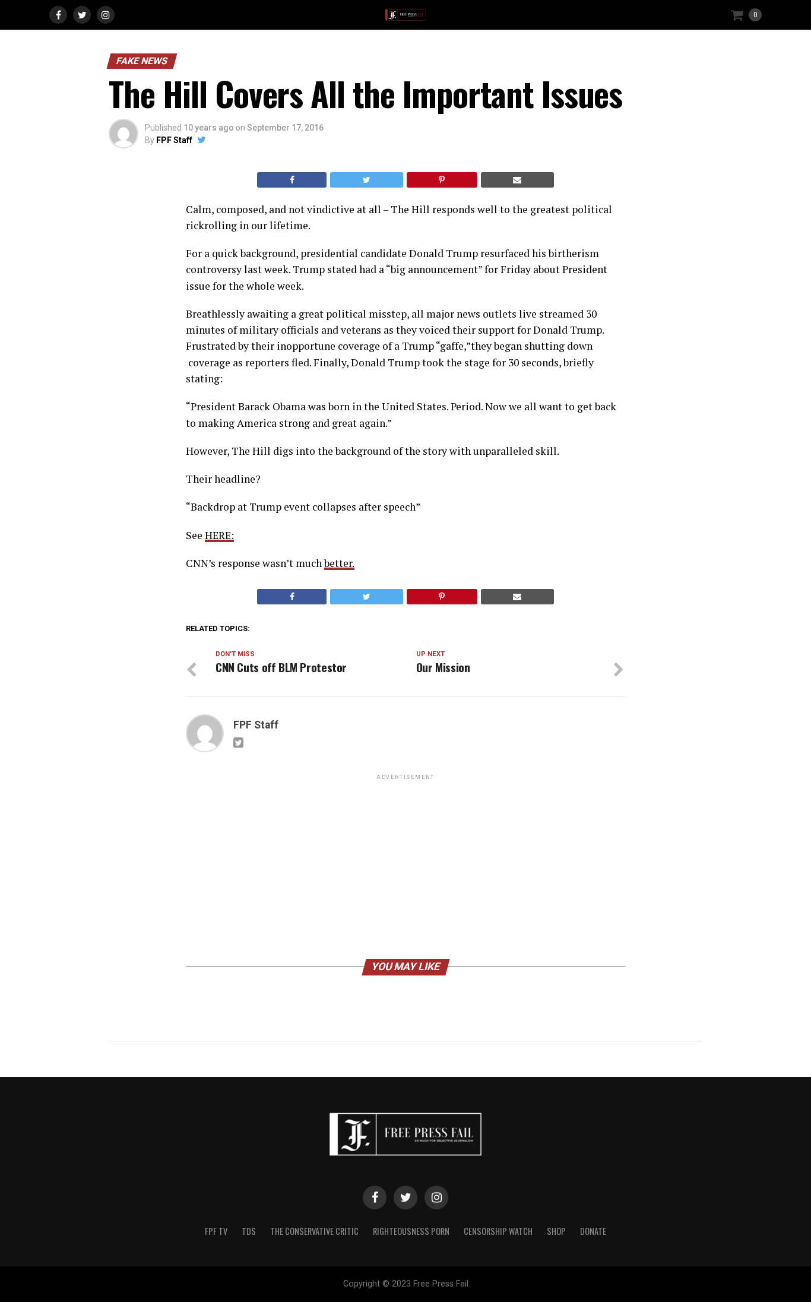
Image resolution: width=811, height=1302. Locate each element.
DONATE (593, 1231)
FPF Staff (174, 140)
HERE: (219, 535)
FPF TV (216, 1231)
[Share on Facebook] (292, 180)
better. (339, 563)
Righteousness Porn (411, 1231)
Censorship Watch (498, 1231)
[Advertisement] (405, 866)
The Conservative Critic (314, 1231)
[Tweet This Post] (366, 180)
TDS (249, 1231)
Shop (556, 1231)
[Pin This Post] (442, 180)
